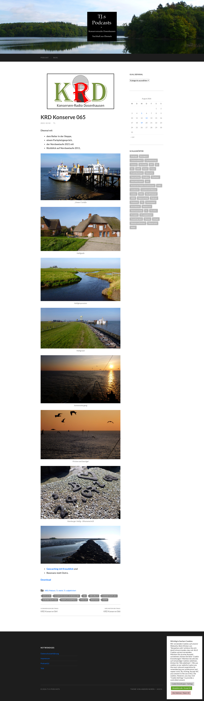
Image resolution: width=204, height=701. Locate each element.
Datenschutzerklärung (50, 653)
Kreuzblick (94, 596)
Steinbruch (147, 206)
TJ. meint (59, 590)
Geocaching (135, 177)
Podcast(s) (45, 663)
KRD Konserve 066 (112, 610)
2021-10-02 (46, 123)
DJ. (132, 169)
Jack (147, 181)
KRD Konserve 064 (49, 610)
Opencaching (143, 198)
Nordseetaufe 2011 (109, 596)
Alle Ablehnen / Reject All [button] (180, 693)
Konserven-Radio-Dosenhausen (66, 596)
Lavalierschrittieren (149, 190)
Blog (55, 58)
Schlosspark (150, 202)
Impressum (45, 658)
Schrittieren (135, 206)
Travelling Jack (136, 219)
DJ (157, 165)
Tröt (42, 668)
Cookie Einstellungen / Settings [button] (182, 684)
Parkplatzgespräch (69, 600)
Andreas (134, 156)
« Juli (132, 137)
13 (146, 118)
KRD (47, 590)
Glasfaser (155, 177)
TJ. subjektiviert (70, 590)
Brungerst (144, 156)
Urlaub (155, 219)
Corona (133, 165)
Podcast (45, 58)
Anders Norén (148, 689)
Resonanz (95, 600)
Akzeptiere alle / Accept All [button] (181, 688)
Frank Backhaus (136, 173)
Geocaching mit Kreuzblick (60, 568)
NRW (133, 198)
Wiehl (133, 227)
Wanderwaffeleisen (138, 223)
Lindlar (133, 194)
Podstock (134, 202)
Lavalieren (134, 190)
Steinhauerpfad (136, 211)
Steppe (105, 600)
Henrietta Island (137, 181)
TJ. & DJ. (153, 211)
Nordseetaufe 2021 (50, 600)
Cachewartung (151, 160)
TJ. (54, 123)
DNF (138, 169)
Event (145, 169)
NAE (141, 194)
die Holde (143, 165)
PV (142, 202)
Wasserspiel (152, 223)
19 (142, 123)
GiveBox (146, 177)
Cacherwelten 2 (136, 160)
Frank (153, 169)
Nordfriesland (151, 194)
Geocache (47, 596)
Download (46, 579)
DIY (151, 165)
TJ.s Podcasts (53, 689)
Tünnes (147, 219)
